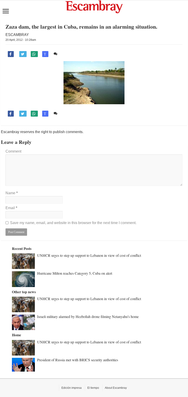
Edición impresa (71, 387)
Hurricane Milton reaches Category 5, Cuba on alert (74, 273)
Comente (66, 54)
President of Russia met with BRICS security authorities (77, 359)
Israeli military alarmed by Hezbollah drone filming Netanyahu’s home (88, 316)
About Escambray (116, 387)
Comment (13, 151)
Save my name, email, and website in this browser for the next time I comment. (73, 223)
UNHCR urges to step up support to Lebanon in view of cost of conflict (89, 255)
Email (11, 208)
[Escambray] (94, 7)
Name (12, 193)
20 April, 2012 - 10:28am (21, 39)
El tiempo (93, 387)
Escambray (17, 35)
